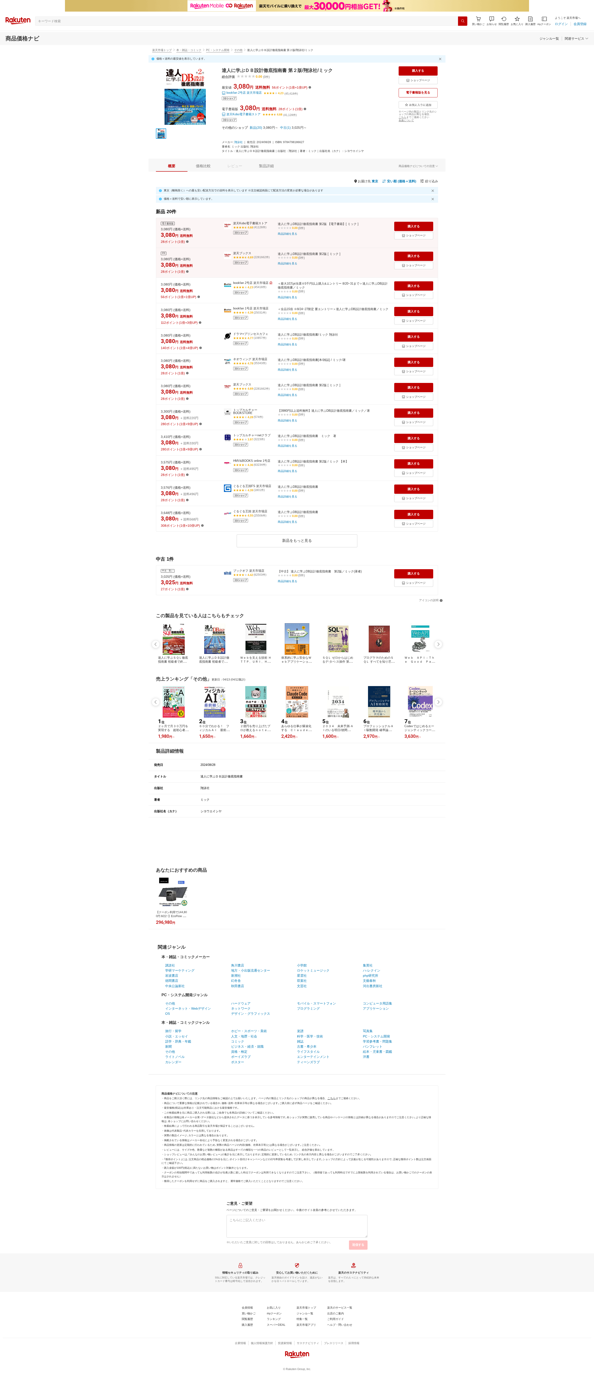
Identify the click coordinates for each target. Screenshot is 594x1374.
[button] (492, 21)
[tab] (171, 166)
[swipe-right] (438, 644)
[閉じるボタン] (441, 59)
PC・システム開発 (217, 50)
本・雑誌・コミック (188, 50)
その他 (238, 50)
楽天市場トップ (162, 50)
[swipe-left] (155, 644)
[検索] (462, 21)
